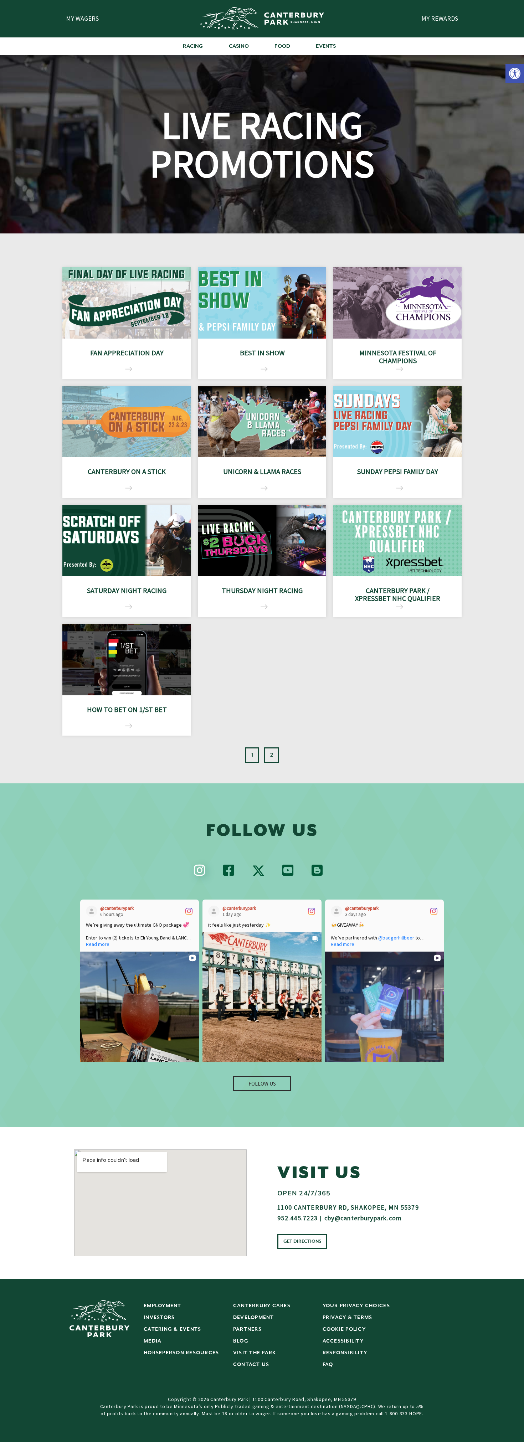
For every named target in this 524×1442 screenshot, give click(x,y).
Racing (193, 46)
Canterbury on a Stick (127, 471)
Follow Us (262, 1083)
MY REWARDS (439, 18)
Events (326, 46)
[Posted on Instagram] (189, 911)
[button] (514, 73)
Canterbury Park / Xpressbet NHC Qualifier (397, 594)
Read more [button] (97, 944)
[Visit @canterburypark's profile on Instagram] (93, 911)
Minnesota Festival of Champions (397, 356)
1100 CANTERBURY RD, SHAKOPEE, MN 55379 (348, 1207)
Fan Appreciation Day (127, 352)
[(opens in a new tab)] (126, 303)
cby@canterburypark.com (363, 1218)
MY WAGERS (82, 18)
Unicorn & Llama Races (262, 471)
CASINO (239, 46)
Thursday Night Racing (262, 590)
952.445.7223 (297, 1218)
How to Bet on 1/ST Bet (127, 709)
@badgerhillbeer (396, 937)
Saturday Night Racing (126, 590)
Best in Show (262, 352)
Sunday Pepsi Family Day (397, 471)
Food (282, 46)
